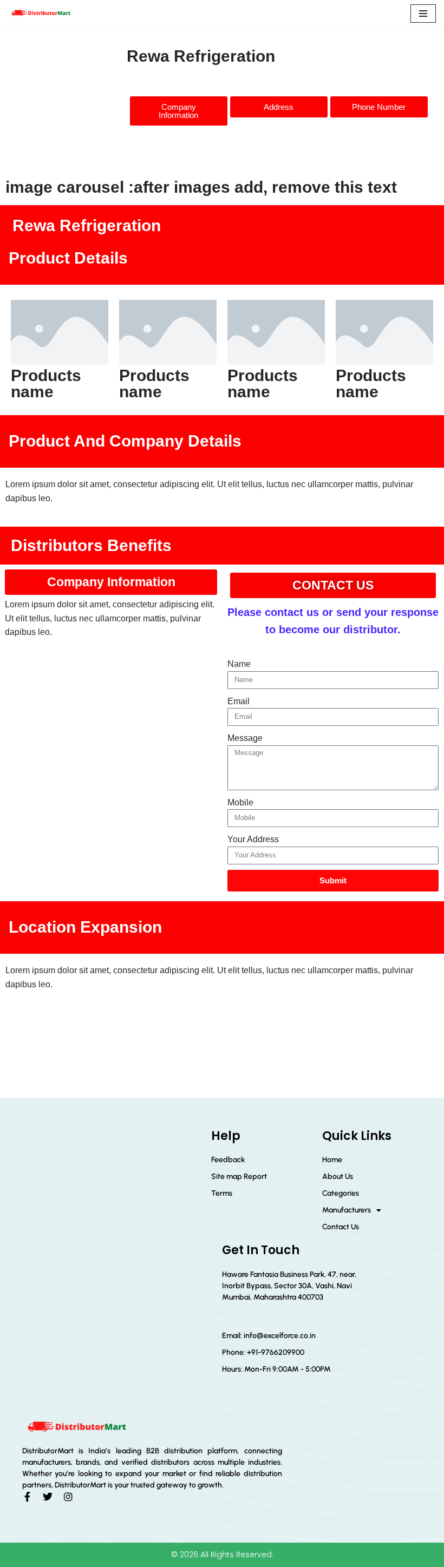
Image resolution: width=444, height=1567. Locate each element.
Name (239, 663)
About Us (337, 1176)
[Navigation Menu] (423, 13)
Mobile (240, 802)
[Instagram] (68, 1497)
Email (238, 701)
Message (245, 738)
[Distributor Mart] (40, 13)
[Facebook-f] (27, 1497)
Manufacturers (346, 1210)
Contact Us (340, 1226)
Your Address (253, 839)
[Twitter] (48, 1497)
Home (332, 1159)
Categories (340, 1193)
